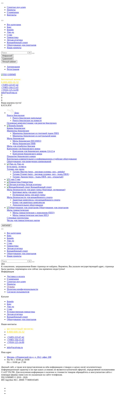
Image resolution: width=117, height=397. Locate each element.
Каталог (5, 296)
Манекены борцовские (18, 130)
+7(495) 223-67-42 (9, 85)
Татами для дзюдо (15, 169)
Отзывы (11, 286)
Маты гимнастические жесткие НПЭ (31, 215)
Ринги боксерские (16, 115)
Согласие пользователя (18, 292)
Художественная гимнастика (21, 311)
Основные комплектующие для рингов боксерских (32, 123)
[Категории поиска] (2, 20)
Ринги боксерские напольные (27, 118)
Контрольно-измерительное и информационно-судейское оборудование (42, 159)
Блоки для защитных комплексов (29, 202)
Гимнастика (12, 37)
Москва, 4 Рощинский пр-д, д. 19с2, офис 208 (29, 357)
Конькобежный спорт (17, 42)
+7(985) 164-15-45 (9, 87)
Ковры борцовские (16, 128)
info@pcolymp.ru (9, 92)
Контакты (11, 15)
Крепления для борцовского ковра (23, 148)
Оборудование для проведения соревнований (29, 161)
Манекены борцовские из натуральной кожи (34, 136)
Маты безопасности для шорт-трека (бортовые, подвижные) (36, 189)
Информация (7, 271)
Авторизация (13, 66)
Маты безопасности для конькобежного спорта (30, 197)
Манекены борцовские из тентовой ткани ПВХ (36, 133)
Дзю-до (10, 32)
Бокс (9, 27)
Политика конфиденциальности (22, 289)
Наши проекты (14, 47)
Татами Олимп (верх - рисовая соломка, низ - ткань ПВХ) (41, 174)
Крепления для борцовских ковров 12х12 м (34, 151)
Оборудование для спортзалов (21, 45)
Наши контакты (9, 324)
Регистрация (13, 69)
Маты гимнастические (18, 210)
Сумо (9, 35)
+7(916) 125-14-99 (9, 90)
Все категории (14, 24)
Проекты (11, 10)
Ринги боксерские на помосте (27, 120)
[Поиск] (33, 53)
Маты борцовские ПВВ (24, 143)
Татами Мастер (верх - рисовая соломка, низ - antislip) (39, 171)
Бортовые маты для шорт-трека (28, 192)
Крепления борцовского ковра (27, 154)
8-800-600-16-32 (10, 82)
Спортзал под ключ (16, 7)
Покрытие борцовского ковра (21, 156)
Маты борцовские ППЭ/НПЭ (27, 141)
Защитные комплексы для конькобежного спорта (36, 200)
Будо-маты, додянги (16, 166)
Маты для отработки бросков (21, 146)
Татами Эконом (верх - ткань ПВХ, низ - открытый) (38, 177)
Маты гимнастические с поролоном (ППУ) (34, 212)
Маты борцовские (15, 138)
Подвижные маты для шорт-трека (29, 195)
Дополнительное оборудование (28, 205)
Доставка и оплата (16, 276)
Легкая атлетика (15, 40)
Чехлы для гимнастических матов (23, 220)
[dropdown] (2, 3)
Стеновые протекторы (18, 218)
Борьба (10, 29)
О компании (13, 12)
